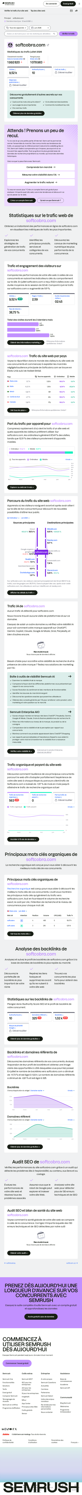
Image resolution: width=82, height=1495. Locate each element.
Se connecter (51, 4)
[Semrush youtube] (10, 1429)
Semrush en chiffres (10, 1405)
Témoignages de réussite (9, 1400)
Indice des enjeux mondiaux (47, 1400)
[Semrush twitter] (15, 1429)
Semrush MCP (27, 1379)
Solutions (6, 1386)
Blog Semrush (65, 1403)
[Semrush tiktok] (8, 1429)
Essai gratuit (68, 4)
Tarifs (5, 1389)
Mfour (24, 1400)
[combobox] (28, 34)
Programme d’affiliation (11, 1408)
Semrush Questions (48, 1382)
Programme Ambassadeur (65, 1411)
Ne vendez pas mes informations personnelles (48, 1407)
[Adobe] (6, 1434)
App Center (26, 1403)
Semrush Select (47, 1396)
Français (74, 1442)
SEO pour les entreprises (26, 1384)
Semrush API (65, 1388)
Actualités (45, 1386)
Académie (64, 1384)
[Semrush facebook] (13, 1429)
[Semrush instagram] (5, 1429)
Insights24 (25, 1397)
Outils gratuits (27, 1410)
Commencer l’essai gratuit (17, 1363)
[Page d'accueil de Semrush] (8, 3)
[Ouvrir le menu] (79, 4)
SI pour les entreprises (30, 1393)
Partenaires (45, 1392)
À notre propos (46, 1379)
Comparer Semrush (10, 1396)
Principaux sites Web (29, 1407)
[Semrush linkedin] (3, 1429)
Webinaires (64, 1406)
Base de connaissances (66, 1380)
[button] (71, 10)
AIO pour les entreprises (26, 1389)
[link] (16, 10)
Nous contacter (47, 1412)
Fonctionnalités (8, 1382)
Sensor (24, 1413)
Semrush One (8, 1379)
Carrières (44, 1389)
